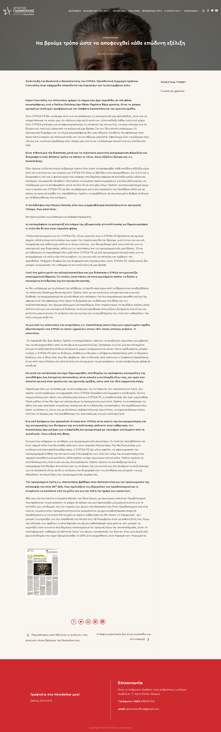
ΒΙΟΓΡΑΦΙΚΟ (75, 11)
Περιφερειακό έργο (152, 11)
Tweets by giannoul (172, 91)
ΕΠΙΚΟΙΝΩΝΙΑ (191, 11)
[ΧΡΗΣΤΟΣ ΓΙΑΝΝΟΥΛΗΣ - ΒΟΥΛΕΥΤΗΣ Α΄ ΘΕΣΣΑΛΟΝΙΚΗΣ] (18, 11)
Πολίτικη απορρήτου (120, 727)
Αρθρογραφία (110, 38)
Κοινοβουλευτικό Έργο (96, 11)
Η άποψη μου (172, 11)
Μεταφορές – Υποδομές (126, 11)
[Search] (203, 11)
